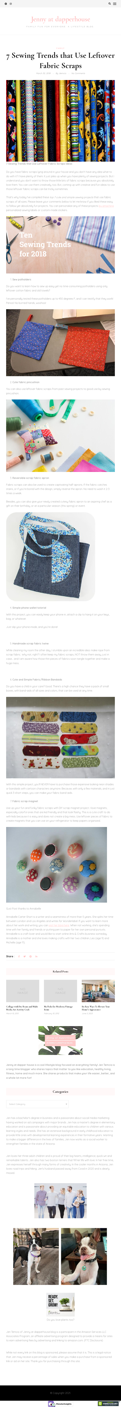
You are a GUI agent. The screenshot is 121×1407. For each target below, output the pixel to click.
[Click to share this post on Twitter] (24, 957)
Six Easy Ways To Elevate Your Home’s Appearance (96, 1008)
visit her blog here (59, 925)
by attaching (106, 205)
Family (60, 48)
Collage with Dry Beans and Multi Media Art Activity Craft (22, 1008)
